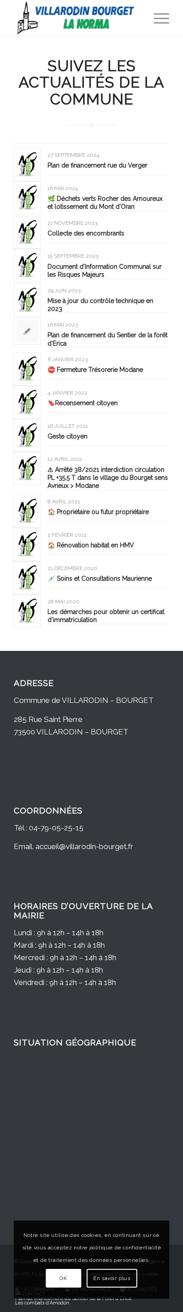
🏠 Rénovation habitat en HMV (91, 545)
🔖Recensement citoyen (83, 403)
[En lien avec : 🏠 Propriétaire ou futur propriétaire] (27, 511)
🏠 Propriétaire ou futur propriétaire (98, 511)
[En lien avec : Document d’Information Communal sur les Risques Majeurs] (27, 265)
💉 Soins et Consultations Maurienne (100, 578)
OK (63, 1278)
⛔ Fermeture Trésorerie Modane (95, 369)
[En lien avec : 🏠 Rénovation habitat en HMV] (27, 544)
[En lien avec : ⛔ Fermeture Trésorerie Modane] (27, 369)
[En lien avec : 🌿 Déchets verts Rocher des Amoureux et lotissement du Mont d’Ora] (27, 198)
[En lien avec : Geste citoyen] (27, 436)
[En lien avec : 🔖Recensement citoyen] (27, 402)
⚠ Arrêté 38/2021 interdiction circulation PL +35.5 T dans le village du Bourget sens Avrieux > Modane (108, 477)
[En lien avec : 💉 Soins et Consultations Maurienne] (27, 578)
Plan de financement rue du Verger (97, 165)
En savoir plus (111, 1278)
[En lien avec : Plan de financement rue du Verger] (27, 165)
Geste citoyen (68, 436)
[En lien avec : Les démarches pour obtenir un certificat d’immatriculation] (27, 611)
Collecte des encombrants (86, 233)
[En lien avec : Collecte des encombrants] (27, 233)
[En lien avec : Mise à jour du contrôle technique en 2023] (27, 300)
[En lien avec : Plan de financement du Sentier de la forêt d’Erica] (27, 331)
